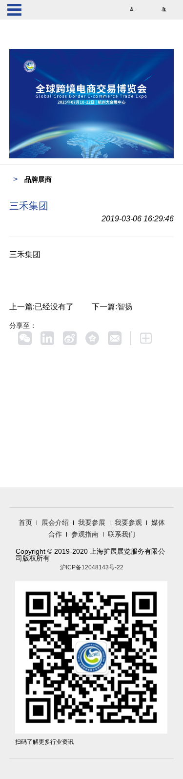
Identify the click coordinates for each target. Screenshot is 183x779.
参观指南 (85, 534)
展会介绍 (55, 522)
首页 (25, 522)
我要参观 (128, 522)
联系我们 (121, 534)
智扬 (125, 307)
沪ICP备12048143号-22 (91, 567)
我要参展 (91, 522)
